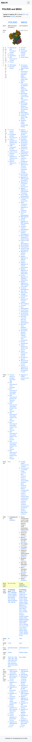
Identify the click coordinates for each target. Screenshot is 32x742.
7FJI (9, 662)
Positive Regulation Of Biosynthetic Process (13, 718)
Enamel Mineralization (24, 342)
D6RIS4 (21, 652)
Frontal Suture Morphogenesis (25, 314)
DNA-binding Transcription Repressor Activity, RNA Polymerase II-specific (24, 107)
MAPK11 (14, 596)
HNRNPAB (14, 593)
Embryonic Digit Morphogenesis (25, 249)
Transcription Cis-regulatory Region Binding (25, 66)
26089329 (23, 580)
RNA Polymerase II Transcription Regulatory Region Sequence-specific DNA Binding (24, 75)
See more (10, 726)
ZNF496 (13, 602)
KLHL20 (10, 596)
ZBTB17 (26, 632)
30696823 (23, 548)
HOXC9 (14, 594)
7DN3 (12, 660)
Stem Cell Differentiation (24, 291)
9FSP (9, 665)
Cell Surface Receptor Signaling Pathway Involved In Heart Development (24, 335)
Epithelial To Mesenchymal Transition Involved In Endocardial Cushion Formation (24, 167)
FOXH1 (21, 599)
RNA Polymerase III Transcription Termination (13, 391)
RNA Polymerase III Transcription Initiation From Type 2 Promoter (13, 426)
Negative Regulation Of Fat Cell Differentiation (24, 265)
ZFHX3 (21, 635)
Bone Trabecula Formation (25, 304)
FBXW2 (25, 597)
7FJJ (11, 662)
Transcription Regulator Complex (24, 52)
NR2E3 (13, 597)
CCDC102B (22, 593)
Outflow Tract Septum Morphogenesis (25, 150)
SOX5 (20, 623)
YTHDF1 (21, 632)
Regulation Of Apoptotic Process (24, 253)
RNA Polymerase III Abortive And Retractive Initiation (13, 398)
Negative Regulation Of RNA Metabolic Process (25, 699)
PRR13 (25, 618)
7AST (12, 658)
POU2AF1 (21, 615)
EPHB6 (21, 597)
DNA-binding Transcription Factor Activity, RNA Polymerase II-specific (25, 97)
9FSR (16, 665)
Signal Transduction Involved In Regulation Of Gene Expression (24, 206)
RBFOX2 (10, 600)
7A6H (9, 657)
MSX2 (24, 22)
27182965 (23, 545)
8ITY (14, 662)
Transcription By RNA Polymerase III (13, 136)
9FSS (9, 666)
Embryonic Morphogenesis (25, 288)
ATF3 (9, 593)
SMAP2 (25, 621)
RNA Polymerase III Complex (13, 58)
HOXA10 (10, 594)
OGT (9, 599)
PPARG (21, 618)
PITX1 (20, 611)
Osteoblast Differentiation (24, 140)
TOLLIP (24, 627)
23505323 (12, 520)
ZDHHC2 (26, 634)
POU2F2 (21, 616)
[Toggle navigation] (28, 2)
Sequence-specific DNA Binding (24, 117)
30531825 (23, 542)
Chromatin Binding (12, 67)
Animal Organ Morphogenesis (25, 195)
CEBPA (21, 594)
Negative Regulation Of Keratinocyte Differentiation (24, 271)
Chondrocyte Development (24, 143)
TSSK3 (21, 629)
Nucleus (12, 54)
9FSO (15, 663)
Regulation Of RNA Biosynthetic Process (13, 689)
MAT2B (21, 586)
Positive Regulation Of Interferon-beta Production (13, 141)
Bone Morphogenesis (25, 307)
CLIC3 (25, 594)
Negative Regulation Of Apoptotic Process (24, 258)
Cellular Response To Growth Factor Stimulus (24, 347)
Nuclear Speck (24, 57)
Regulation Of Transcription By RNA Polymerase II (24, 184)
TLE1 (20, 626)
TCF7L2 (21, 624)
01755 (9, 643)
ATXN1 (25, 591)
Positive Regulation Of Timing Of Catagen (24, 300)
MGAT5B (21, 607)
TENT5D (26, 624)
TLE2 (23, 626)
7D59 (9, 660)
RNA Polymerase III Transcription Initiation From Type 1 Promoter (13, 407)
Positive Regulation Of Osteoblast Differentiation (24, 277)
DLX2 (20, 596)
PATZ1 (21, 610)
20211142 (25, 14)
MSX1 (25, 607)
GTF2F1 (21, 600)
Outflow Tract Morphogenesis (25, 154)
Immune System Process (12, 131)
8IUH (12, 663)
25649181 (23, 556)
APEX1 (14, 591)
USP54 (25, 586)
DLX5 (23, 596)
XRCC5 (21, 630)
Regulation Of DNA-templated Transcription (25, 178)
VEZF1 (25, 629)
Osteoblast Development (24, 146)
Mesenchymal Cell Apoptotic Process (24, 362)
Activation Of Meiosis (24, 358)
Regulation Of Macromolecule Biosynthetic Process (13, 677)
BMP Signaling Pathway (24, 217)
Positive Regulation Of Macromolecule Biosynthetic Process (13, 709)
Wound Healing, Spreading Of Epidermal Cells (25, 237)
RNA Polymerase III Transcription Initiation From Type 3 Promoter (13, 445)
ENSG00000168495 (12, 648)
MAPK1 (26, 604)
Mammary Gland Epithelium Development (24, 326)
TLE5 (26, 626)
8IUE (9, 663)
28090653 (24, 531)
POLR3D (12, 22)
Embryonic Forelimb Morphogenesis (25, 227)
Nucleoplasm (13, 55)
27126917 (23, 566)
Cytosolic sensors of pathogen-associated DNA (12, 378)
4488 (20, 638)
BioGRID (13, 16)
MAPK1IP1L (22, 605)
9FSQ (12, 665)
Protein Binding (25, 114)
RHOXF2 (15, 600)
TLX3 (20, 627)
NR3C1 (24, 608)
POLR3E (13, 599)
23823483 (23, 561)
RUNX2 (21, 621)
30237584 (23, 577)
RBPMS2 (21, 619)
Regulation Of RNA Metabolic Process (13, 723)
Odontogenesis (25, 247)
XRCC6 (25, 630)
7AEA (9, 658)
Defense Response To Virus (13, 163)
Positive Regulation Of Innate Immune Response (13, 157)
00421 (20, 643)
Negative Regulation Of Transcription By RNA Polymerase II (24, 133)
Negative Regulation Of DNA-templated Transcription (25, 284)
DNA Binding (13, 65)
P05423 (10, 652)
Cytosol (11, 62)
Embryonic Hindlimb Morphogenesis (25, 232)
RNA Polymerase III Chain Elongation (13, 385)
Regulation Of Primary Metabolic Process (24, 711)
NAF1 (20, 608)
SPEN (24, 623)
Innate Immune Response (13, 152)
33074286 (23, 536)
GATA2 (25, 599)
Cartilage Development (24, 295)
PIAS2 (24, 610)
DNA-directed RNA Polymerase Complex (13, 50)
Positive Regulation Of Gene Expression (13, 683)
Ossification (24, 137)
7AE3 (15, 657)
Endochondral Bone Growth (24, 174)
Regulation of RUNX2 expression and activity (25, 377)
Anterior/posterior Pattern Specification (25, 199)
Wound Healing (25, 245)
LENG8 (25, 602)
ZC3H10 (21, 634)
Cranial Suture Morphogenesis (25, 310)
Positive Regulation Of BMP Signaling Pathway (24, 222)
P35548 (25, 652)
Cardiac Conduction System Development (24, 159)
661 (9, 638)
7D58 (16, 658)
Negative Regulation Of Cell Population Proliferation (25, 190)
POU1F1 (21, 613)
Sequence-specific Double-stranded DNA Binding (24, 123)
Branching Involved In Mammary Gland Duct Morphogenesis (25, 320)
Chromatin (23, 48)
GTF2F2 (26, 600)
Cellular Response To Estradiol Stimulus (24, 353)
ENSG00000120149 (24, 648)
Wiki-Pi (4, 2)
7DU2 (15, 660)
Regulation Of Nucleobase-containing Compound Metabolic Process (24, 680)
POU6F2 (26, 616)
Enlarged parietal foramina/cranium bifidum (25, 464)
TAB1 (9, 602)
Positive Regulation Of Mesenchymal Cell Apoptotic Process (24, 369)
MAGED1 (21, 604)
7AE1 (12, 657)
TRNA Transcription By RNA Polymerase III (13, 148)
